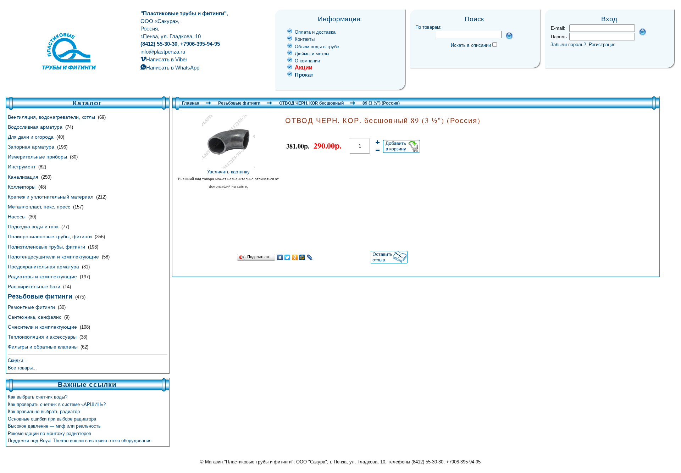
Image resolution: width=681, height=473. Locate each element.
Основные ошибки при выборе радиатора (52, 419)
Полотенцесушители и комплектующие (54, 257)
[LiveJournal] (310, 257)
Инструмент (22, 166)
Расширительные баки (35, 286)
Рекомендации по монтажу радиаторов (49, 433)
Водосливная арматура (36, 127)
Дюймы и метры (312, 53)
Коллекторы (22, 187)
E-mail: (558, 28)
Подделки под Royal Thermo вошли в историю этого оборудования (79, 440)
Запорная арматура (32, 147)
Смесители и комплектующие (43, 327)
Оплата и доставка (315, 32)
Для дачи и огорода (31, 137)
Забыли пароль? (568, 44)
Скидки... (17, 360)
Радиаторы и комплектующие (43, 276)
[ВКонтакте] (280, 257)
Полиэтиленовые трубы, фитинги (47, 247)
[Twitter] (287, 257)
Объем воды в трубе (317, 46)
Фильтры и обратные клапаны (43, 347)
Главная (190, 103)
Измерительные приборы (38, 157)
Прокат (304, 75)
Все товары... (22, 368)
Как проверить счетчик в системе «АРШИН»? (57, 404)
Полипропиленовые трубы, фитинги (50, 236)
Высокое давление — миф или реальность (54, 426)
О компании (307, 60)
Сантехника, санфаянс (35, 317)
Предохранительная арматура (44, 266)
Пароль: (559, 36)
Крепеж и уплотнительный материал (51, 197)
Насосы (17, 216)
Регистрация (602, 44)
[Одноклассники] (295, 257)
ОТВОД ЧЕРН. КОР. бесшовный (311, 103)
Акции (303, 68)
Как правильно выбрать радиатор (44, 411)
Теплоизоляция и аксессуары (43, 337)
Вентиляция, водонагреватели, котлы (52, 117)
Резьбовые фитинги (239, 103)
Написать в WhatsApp (172, 68)
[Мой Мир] (302, 257)
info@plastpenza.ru (162, 52)
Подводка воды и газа (34, 226)
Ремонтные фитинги (32, 307)
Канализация (24, 177)
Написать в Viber (166, 59)
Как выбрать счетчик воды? (37, 397)
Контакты (305, 39)
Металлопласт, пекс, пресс (40, 207)
